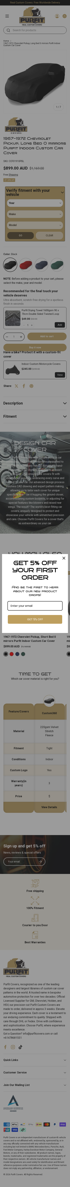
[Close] (64, 558)
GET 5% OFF (35, 619)
